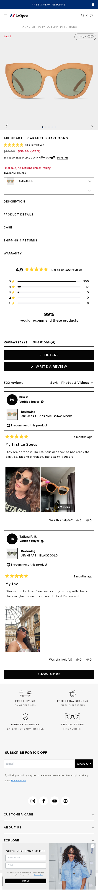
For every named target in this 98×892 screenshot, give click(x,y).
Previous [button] (6, 127)
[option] (49, 81)
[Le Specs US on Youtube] (54, 800)
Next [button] (91, 127)
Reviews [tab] (15, 343)
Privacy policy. (18, 781)
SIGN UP (84, 764)
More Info (62, 158)
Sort (54, 382)
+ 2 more (63, 507)
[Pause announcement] (93, 5)
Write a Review (60, 368)
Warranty (13, 253)
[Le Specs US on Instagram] (32, 800)
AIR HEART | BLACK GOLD (39, 555)
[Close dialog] (92, 846)
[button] (82, 16)
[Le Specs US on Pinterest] (65, 800)
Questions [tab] (44, 343)
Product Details (19, 214)
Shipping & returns (20, 240)
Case (8, 227)
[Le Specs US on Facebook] (43, 800)
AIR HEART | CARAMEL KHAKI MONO (46, 416)
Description (14, 201)
